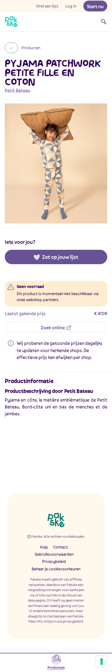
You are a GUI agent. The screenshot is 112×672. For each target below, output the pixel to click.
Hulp (44, 547)
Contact (60, 547)
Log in (70, 6)
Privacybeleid (54, 561)
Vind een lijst (47, 6)
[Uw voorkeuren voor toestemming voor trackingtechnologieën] (101, 661)
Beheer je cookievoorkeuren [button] (56, 569)
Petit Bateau (17, 90)
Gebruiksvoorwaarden (54, 554)
